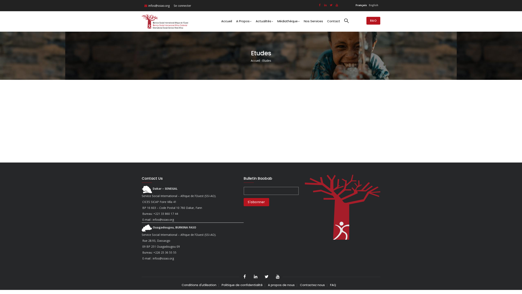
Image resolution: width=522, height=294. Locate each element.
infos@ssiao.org (159, 6)
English (373, 5)
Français (361, 5)
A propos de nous (281, 285)
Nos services (313, 21)
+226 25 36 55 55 (164, 252)
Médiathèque (287, 21)
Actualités (263, 21)
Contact (333, 21)
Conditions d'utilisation (199, 285)
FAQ (333, 285)
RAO (373, 21)
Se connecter (182, 6)
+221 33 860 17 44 (165, 214)
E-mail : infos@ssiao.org (158, 220)
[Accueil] (166, 21)
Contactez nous (312, 285)
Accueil (226, 21)
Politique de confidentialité (242, 285)
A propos (243, 21)
